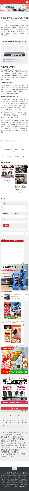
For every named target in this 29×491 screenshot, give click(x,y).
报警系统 (15, 439)
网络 (15, 140)
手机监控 (8, 439)
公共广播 (21, 432)
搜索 (25, 233)
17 (3, 420)
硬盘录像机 (12, 447)
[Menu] (27, 2)
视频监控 (5, 452)
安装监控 (12, 435)
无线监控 (19, 441)
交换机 (15, 432)
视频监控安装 (15, 452)
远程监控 (4, 454)
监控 (12, 140)
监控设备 (3, 448)
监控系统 (22, 445)
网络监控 (10, 450)
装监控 (17, 450)
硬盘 (8, 448)
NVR (2, 432)
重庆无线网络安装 (6, 20)
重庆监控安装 (16, 454)
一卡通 (10, 432)
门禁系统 (3, 456)
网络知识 (3, 13)
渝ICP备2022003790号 (21, 486)
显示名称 (5, 213)
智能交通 (8, 140)
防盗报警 (10, 456)
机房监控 (23, 441)
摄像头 (23, 439)
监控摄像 (8, 445)
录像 (22, 437)
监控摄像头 (14, 445)
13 (14, 418)
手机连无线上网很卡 (6, 180)
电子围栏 (12, 443)
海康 (2, 443)
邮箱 (16, 213)
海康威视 (7, 443)
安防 (19, 434)
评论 (4, 203)
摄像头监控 (5, 441)
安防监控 (5, 437)
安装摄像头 (4, 435)
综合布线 (18, 448)
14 (18, 418)
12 (10, 418)
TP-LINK (6, 432)
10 (3, 418)
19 (10, 420)
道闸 (10, 454)
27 (14, 423)
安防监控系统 (15, 437)
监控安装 (23, 443)
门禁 (23, 454)
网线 (24, 448)
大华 (25, 432)
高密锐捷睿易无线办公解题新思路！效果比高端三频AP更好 (20, 187)
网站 (4, 219)
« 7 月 (14, 427)
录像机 (3, 439)
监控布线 (3, 445)
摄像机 (13, 441)
